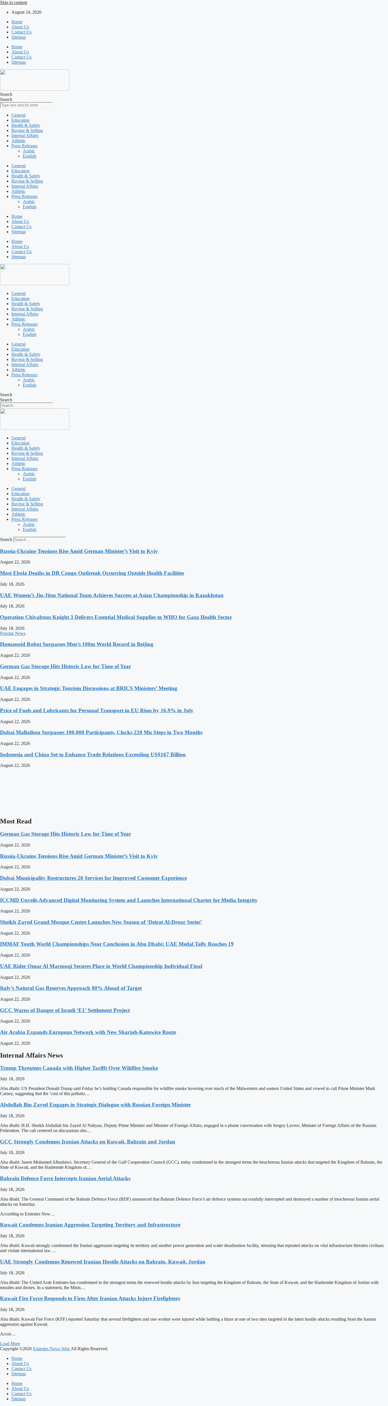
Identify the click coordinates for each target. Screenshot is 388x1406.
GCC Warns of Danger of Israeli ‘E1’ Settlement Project (65, 1010)
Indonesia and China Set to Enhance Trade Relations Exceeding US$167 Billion (93, 754)
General (18, 115)
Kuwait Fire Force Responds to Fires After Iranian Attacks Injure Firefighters (90, 1298)
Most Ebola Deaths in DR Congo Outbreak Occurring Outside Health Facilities (92, 573)
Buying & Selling (27, 130)
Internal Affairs (24, 135)
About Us (20, 26)
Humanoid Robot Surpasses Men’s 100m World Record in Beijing (76, 644)
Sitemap (18, 37)
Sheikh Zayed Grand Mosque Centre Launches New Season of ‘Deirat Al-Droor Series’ (101, 922)
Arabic (29, 150)
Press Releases (24, 145)
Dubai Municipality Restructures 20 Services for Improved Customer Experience (93, 878)
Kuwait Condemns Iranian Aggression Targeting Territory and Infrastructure (90, 1225)
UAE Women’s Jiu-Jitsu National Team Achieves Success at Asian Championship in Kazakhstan (112, 595)
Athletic (18, 140)
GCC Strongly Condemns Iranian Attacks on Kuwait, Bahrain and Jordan (87, 1142)
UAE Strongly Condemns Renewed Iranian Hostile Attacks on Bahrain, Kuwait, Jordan (102, 1262)
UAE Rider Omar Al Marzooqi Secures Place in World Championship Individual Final (101, 966)
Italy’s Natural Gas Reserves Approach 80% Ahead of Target (71, 988)
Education (20, 120)
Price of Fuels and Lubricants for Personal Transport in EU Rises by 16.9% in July (96, 710)
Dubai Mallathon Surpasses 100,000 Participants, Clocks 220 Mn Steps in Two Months (101, 732)
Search (6, 94)
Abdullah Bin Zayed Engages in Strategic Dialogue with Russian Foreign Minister (95, 1105)
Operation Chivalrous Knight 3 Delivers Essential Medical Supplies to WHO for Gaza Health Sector (116, 617)
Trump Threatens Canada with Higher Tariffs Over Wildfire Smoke (79, 1068)
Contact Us (21, 32)
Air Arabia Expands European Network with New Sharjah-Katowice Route (88, 1032)
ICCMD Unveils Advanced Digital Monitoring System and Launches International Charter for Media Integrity (129, 900)
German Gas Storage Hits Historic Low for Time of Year (65, 666)
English (29, 156)
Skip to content (13, 2)
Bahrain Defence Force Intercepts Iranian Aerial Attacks (65, 1178)
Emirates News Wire (52, 1348)
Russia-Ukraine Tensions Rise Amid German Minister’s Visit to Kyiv (79, 551)
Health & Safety (25, 125)
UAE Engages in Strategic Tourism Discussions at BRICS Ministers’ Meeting (88, 688)
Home (16, 21)
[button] (10, 1343)
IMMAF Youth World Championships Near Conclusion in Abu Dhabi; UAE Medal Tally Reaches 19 (117, 944)
